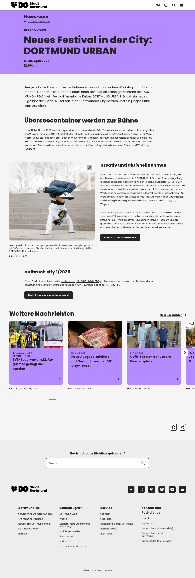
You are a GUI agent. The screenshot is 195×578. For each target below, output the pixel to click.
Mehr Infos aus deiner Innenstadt (48, 295)
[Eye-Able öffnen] (165, 5)
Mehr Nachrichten (171, 315)
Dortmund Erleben (28, 528)
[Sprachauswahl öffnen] (157, 5)
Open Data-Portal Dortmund (116, 523)
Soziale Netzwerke (69, 531)
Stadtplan (105, 518)
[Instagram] (141, 489)
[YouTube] (172, 489)
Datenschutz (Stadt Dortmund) (152, 535)
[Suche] (143, 463)
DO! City (110, 285)
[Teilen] (182, 427)
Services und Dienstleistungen (35, 513)
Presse (63, 518)
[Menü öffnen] (181, 5)
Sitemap (105, 513)
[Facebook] (131, 489)
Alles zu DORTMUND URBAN (120, 237)
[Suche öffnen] (173, 5)
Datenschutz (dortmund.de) (157, 528)
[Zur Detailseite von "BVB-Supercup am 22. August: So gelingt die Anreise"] (36, 353)
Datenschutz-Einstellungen (156, 541)
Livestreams (66, 536)
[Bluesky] (161, 489)
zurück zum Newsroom (39, 21)
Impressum (147, 523)
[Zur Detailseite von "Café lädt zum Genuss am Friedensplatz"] (154, 353)
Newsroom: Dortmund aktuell (34, 523)
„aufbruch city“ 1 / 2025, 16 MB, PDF (80, 281)
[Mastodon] (151, 489)
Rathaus (22, 533)
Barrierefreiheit (108, 528)
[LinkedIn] (182, 489)
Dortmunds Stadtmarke (72, 546)
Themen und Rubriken (30, 518)
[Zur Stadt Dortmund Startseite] (28, 5)
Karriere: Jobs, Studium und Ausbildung (74, 525)
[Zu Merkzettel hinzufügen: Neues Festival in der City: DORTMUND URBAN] (173, 427)
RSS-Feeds (106, 533)
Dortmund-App (68, 513)
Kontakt (145, 518)
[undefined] (185, 352)
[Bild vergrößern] (89, 167)
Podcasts (64, 541)
